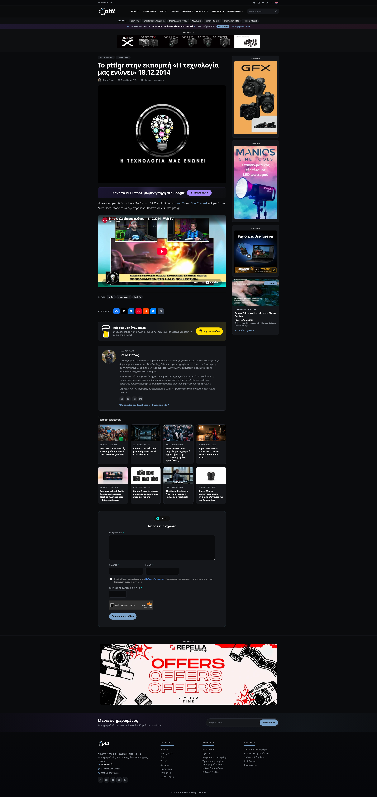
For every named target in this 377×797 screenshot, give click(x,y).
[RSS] (272, 3)
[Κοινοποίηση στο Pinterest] (138, 311)
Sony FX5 (135, 21)
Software (187, 11)
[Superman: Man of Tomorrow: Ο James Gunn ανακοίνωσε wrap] (211, 433)
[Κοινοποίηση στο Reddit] (146, 311)
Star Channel (199, 203)
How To (135, 11)
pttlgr (111, 297)
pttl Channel (106, 57)
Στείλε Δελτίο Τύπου (178, 21)
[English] (276, 3)
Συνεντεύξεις (167, 776)
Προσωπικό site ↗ (160, 405)
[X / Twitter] (121, 398)
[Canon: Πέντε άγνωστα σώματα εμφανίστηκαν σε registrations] (146, 475)
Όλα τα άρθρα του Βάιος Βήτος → (134, 405)
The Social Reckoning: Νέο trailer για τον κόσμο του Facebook (177, 493)
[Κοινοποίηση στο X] (124, 311)
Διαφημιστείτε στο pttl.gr (214, 757)
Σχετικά (206, 753)
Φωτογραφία (149, 11)
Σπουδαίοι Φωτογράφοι (255, 749)
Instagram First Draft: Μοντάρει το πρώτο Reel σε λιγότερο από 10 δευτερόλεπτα (112, 495)
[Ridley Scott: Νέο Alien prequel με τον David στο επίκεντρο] (146, 433)
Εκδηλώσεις (202, 11)
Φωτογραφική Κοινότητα (256, 753)
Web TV (180, 203)
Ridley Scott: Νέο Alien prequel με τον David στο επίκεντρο (145, 451)
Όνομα (114, 565)
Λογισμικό (196, 21)
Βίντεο (163, 11)
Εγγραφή (267, 722)
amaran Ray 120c (231, 21)
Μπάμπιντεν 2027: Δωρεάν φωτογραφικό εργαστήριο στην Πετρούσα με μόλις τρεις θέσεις (178, 454)
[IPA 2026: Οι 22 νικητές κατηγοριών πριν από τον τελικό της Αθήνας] (113, 433)
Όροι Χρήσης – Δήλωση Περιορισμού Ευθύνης (213, 763)
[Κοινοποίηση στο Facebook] (116, 311)
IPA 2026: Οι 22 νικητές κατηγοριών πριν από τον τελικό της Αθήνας (112, 451)
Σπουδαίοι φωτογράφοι (154, 21)
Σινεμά (175, 11)
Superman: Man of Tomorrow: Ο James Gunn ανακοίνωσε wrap (209, 453)
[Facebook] (254, 3)
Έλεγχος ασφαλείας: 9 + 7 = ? (125, 588)
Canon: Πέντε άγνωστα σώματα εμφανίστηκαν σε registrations (145, 493)
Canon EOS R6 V (212, 21)
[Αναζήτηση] (276, 11)
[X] (267, 3)
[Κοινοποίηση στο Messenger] (153, 311)
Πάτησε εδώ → (201, 192)
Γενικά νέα (218, 11)
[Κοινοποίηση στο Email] (161, 311)
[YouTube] (263, 3)
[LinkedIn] (140, 398)
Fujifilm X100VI (250, 21)
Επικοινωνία (107, 764)
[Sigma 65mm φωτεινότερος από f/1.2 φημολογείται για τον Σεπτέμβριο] (211, 475)
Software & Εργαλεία (254, 757)
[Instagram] (259, 3)
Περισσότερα (234, 11)
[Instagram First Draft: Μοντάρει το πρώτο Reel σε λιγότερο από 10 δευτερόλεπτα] (113, 475)
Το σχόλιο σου (116, 532)
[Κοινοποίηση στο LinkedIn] (131, 311)
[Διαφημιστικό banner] (188, 41)
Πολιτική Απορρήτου (154, 579)
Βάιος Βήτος (108, 80)
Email (149, 565)
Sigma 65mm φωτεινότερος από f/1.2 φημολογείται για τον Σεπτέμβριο (211, 495)
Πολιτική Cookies (210, 772)
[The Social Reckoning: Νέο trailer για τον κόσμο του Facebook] (178, 475)
